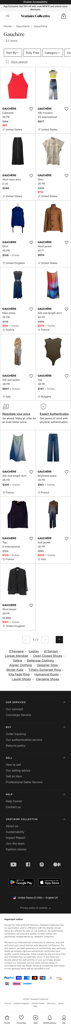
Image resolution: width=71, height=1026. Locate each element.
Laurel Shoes (21, 679)
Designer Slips (47, 665)
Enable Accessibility (35, 2)
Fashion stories (16, 849)
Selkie (17, 660)
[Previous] (26, 639)
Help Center (14, 801)
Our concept (14, 709)
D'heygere (16, 651)
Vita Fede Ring (18, 674)
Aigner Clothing (20, 665)
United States (38, 1003)
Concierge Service (18, 715)
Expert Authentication (55, 414)
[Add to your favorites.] (31, 109)
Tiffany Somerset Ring (44, 670)
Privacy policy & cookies (34, 908)
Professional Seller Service (24, 782)
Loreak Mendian (16, 656)
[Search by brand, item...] (7, 16)
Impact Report (15, 837)
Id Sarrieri (51, 651)
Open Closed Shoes (47, 656)
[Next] (44, 639)
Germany (51, 1003)
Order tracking (16, 734)
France (8, 1003)
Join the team (15, 843)
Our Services (16, 702)
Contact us (13, 807)
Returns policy (15, 745)
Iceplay (34, 651)
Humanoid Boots (46, 674)
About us (12, 826)
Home (8, 26)
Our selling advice (18, 770)
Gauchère (22, 26)
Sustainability (15, 832)
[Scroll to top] (59, 639)
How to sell (13, 764)
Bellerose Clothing (40, 660)
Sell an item (14, 776)
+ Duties (14, 255)
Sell (9, 758)
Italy (35, 1006)
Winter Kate (14, 670)
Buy (8, 727)
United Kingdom (21, 1003)
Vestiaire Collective (22, 819)
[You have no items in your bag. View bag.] (63, 16)
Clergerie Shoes (47, 679)
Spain (61, 1003)
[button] (63, 16)
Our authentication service (24, 740)
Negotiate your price (16, 414)
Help (9, 794)
